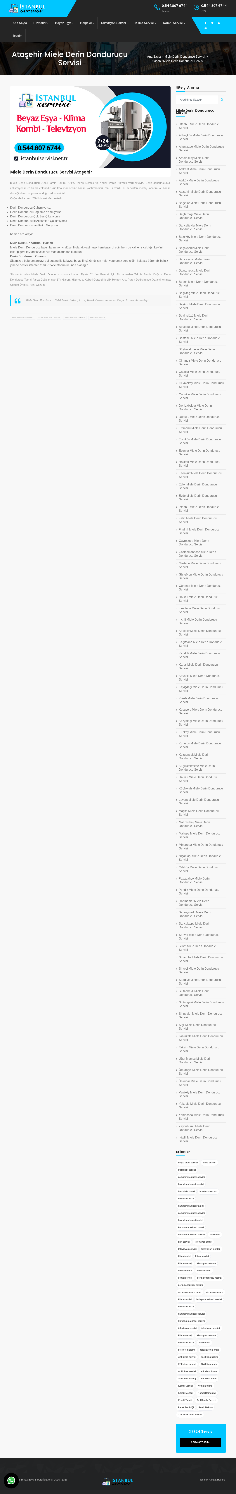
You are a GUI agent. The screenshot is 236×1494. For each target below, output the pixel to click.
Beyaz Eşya (63, 23)
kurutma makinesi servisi (191, 1234)
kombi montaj (185, 1270)
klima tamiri (184, 1256)
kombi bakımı (204, 1270)
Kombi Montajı (185, 1393)
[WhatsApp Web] (11, 1480)
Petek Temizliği (186, 1407)
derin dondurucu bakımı (49, 318)
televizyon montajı (210, 1249)
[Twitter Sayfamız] (212, 23)
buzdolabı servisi (187, 1170)
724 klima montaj (187, 1364)
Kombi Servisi (173, 23)
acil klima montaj (187, 1378)
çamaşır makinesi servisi (191, 1177)
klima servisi (209, 1162)
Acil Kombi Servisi (206, 1400)
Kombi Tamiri (185, 1400)
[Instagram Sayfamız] (205, 28)
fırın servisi (184, 1242)
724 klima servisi (187, 1357)
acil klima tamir (209, 1378)
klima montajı (185, 1263)
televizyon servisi (187, 1249)
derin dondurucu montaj (22, 318)
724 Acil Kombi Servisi (190, 1414)
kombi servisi (185, 1278)
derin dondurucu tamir (75, 318)
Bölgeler (86, 23)
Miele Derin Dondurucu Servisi (184, 56)
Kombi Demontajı (207, 1393)
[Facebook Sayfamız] (205, 23)
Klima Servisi (144, 23)
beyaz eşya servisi (188, 1162)
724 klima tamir (209, 1364)
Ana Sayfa (20, 23)
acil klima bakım (209, 1371)
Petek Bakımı (206, 1407)
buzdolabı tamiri (186, 1191)
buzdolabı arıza (186, 1198)
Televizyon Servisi (114, 23)
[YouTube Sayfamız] (218, 23)
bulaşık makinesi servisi (191, 1184)
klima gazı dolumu (206, 1263)
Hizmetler (39, 23)
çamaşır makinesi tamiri (191, 1206)
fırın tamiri (215, 1234)
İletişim (17, 35)
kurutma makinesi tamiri (191, 1227)
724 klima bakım (209, 1357)
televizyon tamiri (203, 1242)
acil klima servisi (187, 1371)
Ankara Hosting (217, 1479)
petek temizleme (186, 1350)
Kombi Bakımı (205, 1386)
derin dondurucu (97, 318)
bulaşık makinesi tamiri (190, 1220)
